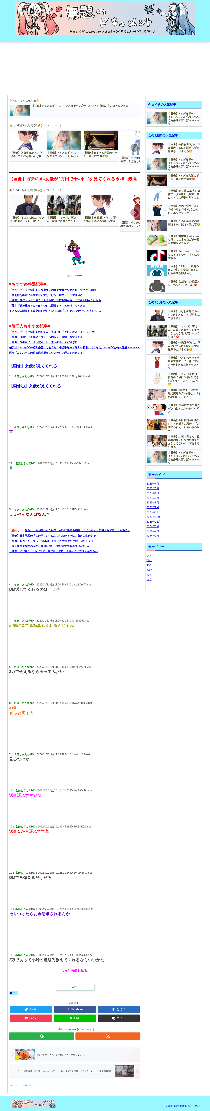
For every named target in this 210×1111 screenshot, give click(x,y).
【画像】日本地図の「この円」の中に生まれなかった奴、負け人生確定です (53, 535)
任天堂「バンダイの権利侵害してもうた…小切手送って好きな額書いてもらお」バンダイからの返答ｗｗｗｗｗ (74, 347)
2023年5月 (153, 488)
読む (149, 560)
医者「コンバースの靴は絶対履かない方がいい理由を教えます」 (47, 352)
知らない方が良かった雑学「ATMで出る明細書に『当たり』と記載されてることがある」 (77, 530)
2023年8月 (153, 502)
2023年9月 (153, 507)
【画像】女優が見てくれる (33, 366)
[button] (134, 148)
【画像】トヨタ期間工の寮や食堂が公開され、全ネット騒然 (60, 289)
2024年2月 (153, 531)
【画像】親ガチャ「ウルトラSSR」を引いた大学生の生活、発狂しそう (51, 541)
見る (149, 565)
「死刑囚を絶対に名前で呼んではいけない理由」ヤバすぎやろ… (47, 295)
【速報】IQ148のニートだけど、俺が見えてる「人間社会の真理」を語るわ (53, 551)
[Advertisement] (105, 67)
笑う (149, 555)
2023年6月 (153, 493)
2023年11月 (153, 516)
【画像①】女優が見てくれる (35, 386)
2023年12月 (154, 521)
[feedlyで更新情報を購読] (41, 1036)
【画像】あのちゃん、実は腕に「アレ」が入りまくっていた (60, 331)
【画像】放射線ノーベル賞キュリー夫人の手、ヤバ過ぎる (43, 342)
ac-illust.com (78, 276)
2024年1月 (153, 526)
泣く (15, 993)
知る (149, 574)
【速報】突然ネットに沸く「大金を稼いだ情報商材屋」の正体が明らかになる (55, 300)
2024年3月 (153, 535)
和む (149, 570)
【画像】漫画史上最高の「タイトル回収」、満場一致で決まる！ (47, 337)
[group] (27, 145)
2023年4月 (153, 483)
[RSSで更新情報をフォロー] (107, 1036)
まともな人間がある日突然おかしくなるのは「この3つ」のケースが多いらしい (56, 310)
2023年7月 (153, 498)
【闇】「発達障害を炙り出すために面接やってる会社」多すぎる (47, 305)
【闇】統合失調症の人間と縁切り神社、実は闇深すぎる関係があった (50, 546)
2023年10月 (154, 512)
